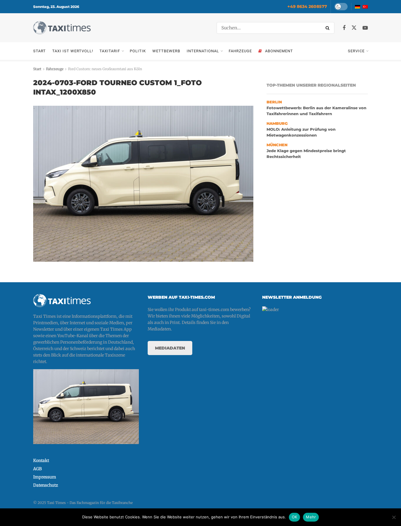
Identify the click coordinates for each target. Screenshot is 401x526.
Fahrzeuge (240, 51)
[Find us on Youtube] (365, 28)
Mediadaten (170, 348)
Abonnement (279, 51)
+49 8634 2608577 (307, 6)
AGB (37, 468)
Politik (138, 51)
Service (356, 51)
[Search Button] (328, 28)
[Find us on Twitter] (354, 27)
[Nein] (394, 517)
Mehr (311, 517)
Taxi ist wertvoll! (72, 51)
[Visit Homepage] (62, 27)
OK (294, 517)
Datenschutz (45, 485)
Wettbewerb (166, 51)
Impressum (44, 477)
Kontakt (41, 460)
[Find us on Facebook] (344, 28)
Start (39, 51)
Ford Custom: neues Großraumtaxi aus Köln (105, 69)
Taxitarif (110, 51)
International (203, 51)
